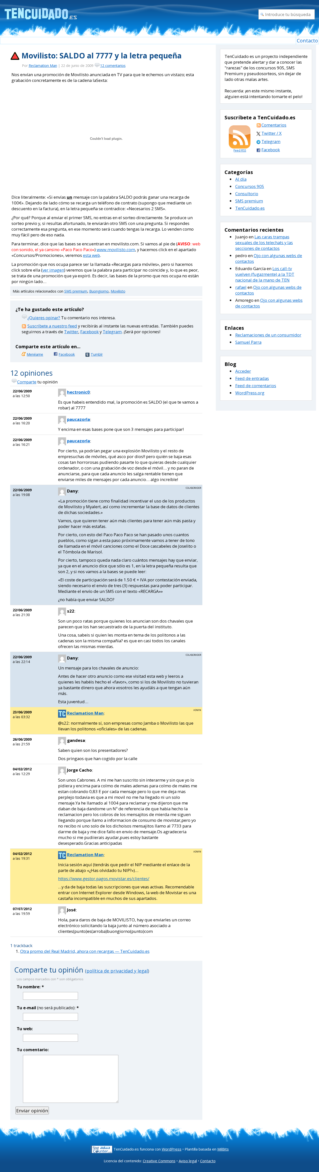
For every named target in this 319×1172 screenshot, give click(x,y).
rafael (240, 287)
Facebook (89, 332)
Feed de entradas (252, 378)
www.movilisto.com (116, 249)
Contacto (307, 40)
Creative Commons (159, 1160)
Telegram (112, 332)
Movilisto (118, 291)
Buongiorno (99, 291)
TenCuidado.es (250, 208)
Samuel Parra (248, 342)
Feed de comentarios (255, 385)
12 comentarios (113, 65)
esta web (91, 255)
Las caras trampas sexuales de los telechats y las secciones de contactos (264, 242)
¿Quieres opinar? (43, 318)
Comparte (26, 382)
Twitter (71, 332)
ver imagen (53, 270)
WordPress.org (249, 393)
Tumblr (97, 354)
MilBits (223, 1149)
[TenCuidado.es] (40, 10)
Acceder (243, 371)
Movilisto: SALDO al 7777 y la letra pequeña (101, 55)
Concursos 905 (249, 186)
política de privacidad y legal (117, 971)
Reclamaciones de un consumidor (268, 335)
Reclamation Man (43, 65)
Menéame (35, 354)
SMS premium (75, 291)
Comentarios (273, 125)
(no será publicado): (48, 1007)
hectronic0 (78, 392)
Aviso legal (188, 1160)
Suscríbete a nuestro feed (52, 326)
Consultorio (246, 193)
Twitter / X (271, 133)
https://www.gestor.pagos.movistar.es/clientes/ (103, 878)
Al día (240, 179)
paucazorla (78, 419)
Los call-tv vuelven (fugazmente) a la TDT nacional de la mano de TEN (264, 274)
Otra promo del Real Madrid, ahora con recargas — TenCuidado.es (85, 951)
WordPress (171, 1149)
